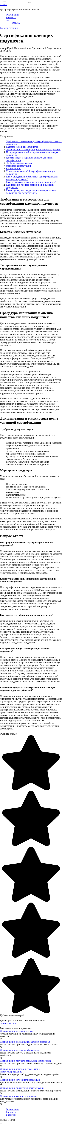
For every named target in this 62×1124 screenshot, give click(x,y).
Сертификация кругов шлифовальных (19, 1050)
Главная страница (9, 28)
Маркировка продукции (18, 166)
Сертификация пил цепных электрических (22, 1088)
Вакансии (11, 1114)
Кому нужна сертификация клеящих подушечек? (31, 182)
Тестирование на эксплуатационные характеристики (33, 149)
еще (8, 20)
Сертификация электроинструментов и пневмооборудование (20, 1070)
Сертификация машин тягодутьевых (18, 1096)
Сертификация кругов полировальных (20, 1080)
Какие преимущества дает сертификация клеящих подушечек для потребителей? (31, 191)
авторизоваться (8, 1023)
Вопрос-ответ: (13, 168)
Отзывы (16, 23)
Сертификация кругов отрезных (16, 1031)
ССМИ (3, 4)
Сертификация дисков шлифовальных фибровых (25, 1042)
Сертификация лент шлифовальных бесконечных (25, 1061)
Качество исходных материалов (22, 147)
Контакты (11, 17)
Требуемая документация (19, 163)
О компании (12, 14)
